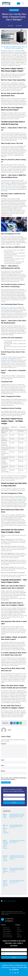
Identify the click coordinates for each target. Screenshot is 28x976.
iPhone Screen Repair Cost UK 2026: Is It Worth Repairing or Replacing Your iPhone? (17, 869)
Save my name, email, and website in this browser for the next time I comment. (13, 778)
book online (18, 540)
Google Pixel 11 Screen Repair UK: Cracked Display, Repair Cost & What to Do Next (17, 857)
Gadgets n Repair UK (7, 361)
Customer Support (9, 918)
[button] (11, 723)
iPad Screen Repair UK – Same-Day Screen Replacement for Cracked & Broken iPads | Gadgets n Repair (17, 815)
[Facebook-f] (10, 973)
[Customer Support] (2, 919)
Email (2, 765)
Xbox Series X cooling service (10, 307)
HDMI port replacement (17, 499)
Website (3, 771)
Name (3, 760)
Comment (4, 743)
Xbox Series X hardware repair (12, 186)
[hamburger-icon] (18, 3)
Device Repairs (14, 10)
